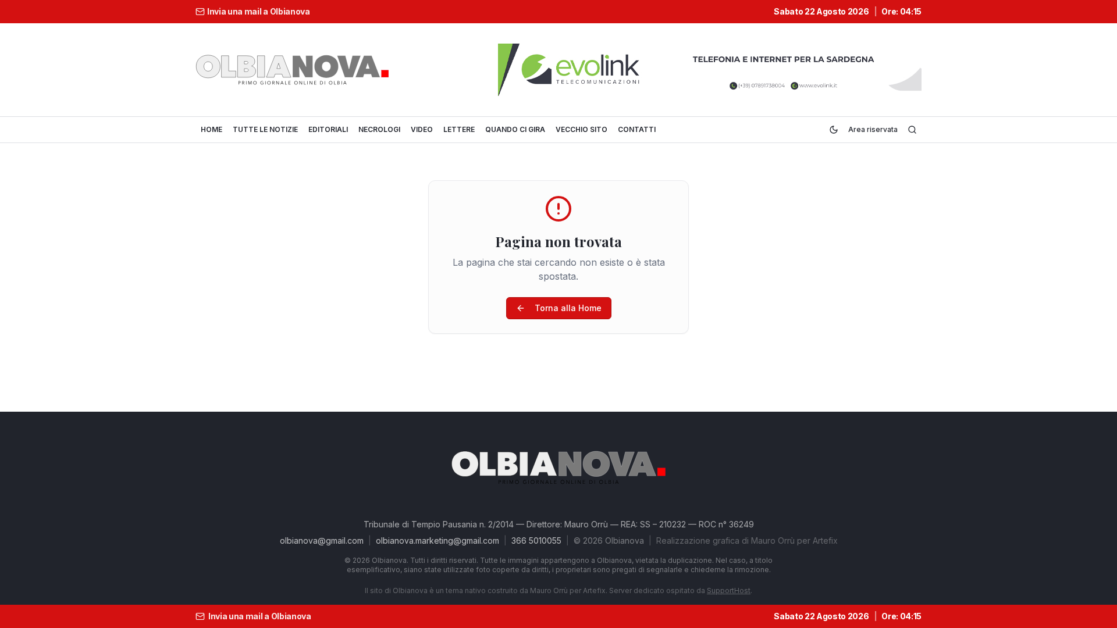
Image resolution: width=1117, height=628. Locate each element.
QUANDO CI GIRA (515, 129)
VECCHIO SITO (581, 129)
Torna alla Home (568, 308)
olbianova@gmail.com (322, 540)
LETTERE (459, 129)
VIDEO (422, 129)
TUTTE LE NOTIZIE (265, 129)
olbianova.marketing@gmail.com (437, 540)
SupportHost (728, 590)
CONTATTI (637, 129)
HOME (211, 129)
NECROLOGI (379, 129)
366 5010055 (536, 540)
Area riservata (873, 129)
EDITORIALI (328, 129)
